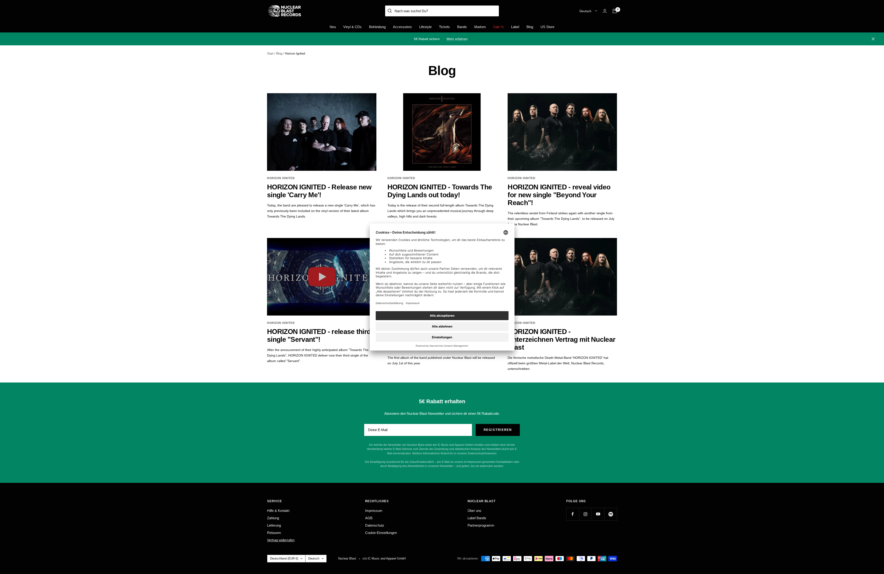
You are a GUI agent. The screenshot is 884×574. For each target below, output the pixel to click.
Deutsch (585, 11)
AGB (368, 518)
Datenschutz (374, 525)
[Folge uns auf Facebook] (572, 514)
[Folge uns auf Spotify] (610, 514)
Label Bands (477, 518)
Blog (529, 27)
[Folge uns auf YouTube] (598, 514)
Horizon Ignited (281, 178)
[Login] (605, 11)
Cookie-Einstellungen (381, 533)
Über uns (474, 511)
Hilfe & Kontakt (278, 511)
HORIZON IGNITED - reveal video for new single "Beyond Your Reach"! (559, 194)
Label (515, 27)
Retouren (274, 533)
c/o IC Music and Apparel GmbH (384, 558)
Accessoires (402, 27)
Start (270, 53)
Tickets (444, 27)
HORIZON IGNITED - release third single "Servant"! (319, 335)
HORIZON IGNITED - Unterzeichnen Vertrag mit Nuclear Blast (561, 339)
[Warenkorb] (614, 11)
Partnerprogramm (481, 525)
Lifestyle (425, 27)
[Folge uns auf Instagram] (585, 514)
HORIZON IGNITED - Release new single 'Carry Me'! (319, 191)
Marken (480, 27)
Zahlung (273, 518)
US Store (547, 27)
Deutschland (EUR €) (284, 558)
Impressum (373, 511)
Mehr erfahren (457, 39)
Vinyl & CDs (352, 27)
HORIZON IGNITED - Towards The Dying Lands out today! (439, 191)
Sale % (498, 27)
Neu (333, 27)
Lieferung (274, 525)
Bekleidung (377, 27)
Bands (462, 27)
